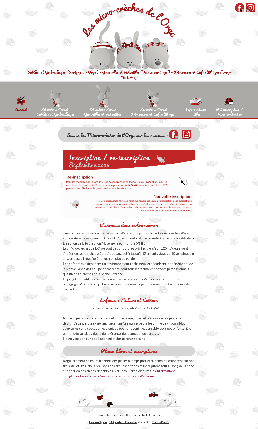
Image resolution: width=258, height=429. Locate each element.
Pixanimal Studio (160, 422)
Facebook (142, 415)
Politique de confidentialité (123, 422)
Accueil (21, 109)
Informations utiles (195, 111)
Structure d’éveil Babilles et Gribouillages (55, 111)
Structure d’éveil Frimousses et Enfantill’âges (153, 111)
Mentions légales (98, 422)
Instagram (155, 415)
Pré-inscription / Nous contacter (229, 111)
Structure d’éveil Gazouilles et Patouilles (102, 111)
